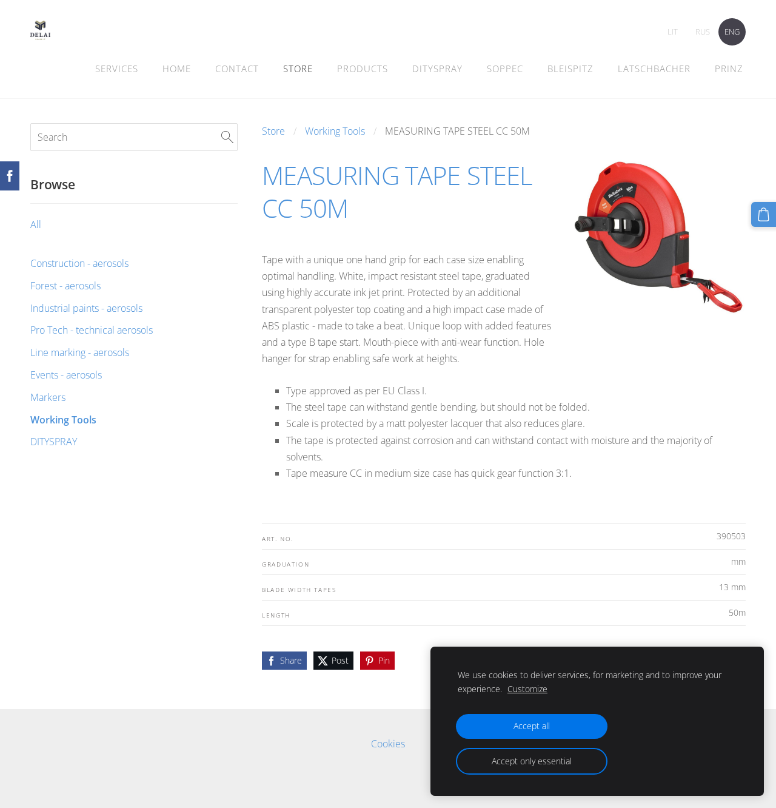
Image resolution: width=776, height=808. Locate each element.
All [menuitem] (35, 224)
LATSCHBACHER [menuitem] (654, 68)
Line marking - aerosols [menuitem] (79, 352)
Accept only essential (532, 761)
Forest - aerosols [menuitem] (65, 285)
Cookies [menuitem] (388, 743)
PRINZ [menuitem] (729, 68)
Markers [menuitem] (47, 397)
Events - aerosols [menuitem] (66, 375)
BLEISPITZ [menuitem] (570, 68)
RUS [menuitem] (702, 31)
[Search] (227, 137)
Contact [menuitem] (237, 68)
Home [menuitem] (176, 68)
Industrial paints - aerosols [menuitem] (86, 308)
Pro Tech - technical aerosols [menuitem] (91, 330)
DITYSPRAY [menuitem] (53, 441)
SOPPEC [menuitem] (505, 68)
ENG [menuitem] (732, 31)
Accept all (531, 726)
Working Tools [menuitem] (63, 419)
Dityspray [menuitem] (437, 68)
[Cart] (763, 214)
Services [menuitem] (116, 68)
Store (273, 131)
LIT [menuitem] (672, 31)
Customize (527, 689)
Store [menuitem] (298, 68)
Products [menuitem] (362, 68)
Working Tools (335, 131)
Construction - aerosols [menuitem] (79, 263)
